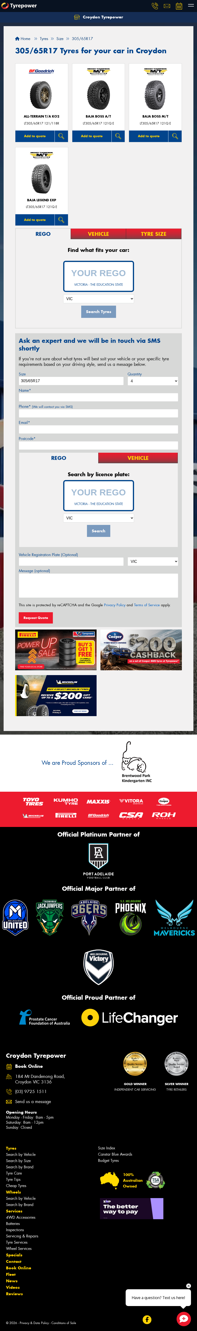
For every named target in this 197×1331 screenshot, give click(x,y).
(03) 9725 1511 (31, 1091)
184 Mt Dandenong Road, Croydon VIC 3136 (40, 1079)
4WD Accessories (20, 1217)
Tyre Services (16, 1242)
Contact (13, 1261)
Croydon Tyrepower (102, 17)
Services (14, 1211)
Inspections (15, 1229)
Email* (24, 422)
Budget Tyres (108, 1160)
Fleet (11, 1274)
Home (24, 38)
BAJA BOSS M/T (155, 116)
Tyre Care (14, 1173)
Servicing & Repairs (22, 1236)
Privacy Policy (114, 605)
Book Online (18, 1268)
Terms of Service (147, 605)
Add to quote (35, 136)
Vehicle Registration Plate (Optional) (48, 554)
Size (22, 374)
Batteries (13, 1223)
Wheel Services (18, 1248)
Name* (25, 390)
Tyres (11, 1148)
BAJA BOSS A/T (98, 116)
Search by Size (18, 1160)
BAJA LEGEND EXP (41, 200)
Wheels (13, 1192)
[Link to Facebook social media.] (146, 1319)
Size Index (106, 1148)
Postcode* (27, 438)
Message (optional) (34, 570)
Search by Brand (19, 1167)
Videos (13, 1287)
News (12, 1280)
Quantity (135, 374)
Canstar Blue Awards (115, 1154)
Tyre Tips (13, 1179)
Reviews (14, 1293)
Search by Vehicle (21, 1154)
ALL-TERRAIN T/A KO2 (41, 116)
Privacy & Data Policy (34, 1323)
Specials (14, 1255)
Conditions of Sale (63, 1323)
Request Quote (36, 618)
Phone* (46, 406)
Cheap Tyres (16, 1185)
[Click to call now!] (155, 6)
